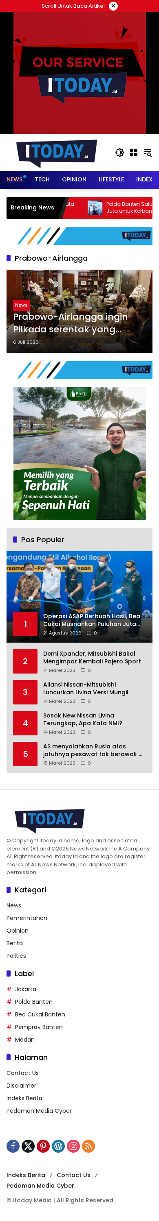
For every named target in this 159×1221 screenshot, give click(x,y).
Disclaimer (21, 1085)
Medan (25, 1040)
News (21, 305)
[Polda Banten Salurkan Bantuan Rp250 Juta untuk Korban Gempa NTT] (75, 208)
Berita (15, 943)
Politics (16, 956)
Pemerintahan (27, 918)
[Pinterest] (43, 1146)
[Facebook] (13, 1146)
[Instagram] (73, 1146)
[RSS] (88, 1146)
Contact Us (23, 1073)
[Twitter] (28, 1146)
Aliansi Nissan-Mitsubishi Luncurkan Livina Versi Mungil (85, 689)
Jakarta (25, 989)
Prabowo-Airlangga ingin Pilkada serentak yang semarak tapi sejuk (70, 323)
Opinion (18, 931)
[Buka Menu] (134, 152)
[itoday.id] (57, 152)
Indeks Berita (24, 1098)
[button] (120, 152)
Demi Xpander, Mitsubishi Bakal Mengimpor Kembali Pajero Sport (92, 658)
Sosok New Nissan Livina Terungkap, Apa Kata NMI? (82, 720)
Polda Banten (34, 1002)
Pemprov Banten (39, 1027)
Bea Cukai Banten (40, 1014)
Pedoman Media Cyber (39, 1111)
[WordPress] (58, 1146)
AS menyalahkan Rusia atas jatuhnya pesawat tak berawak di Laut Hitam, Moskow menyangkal (93, 751)
